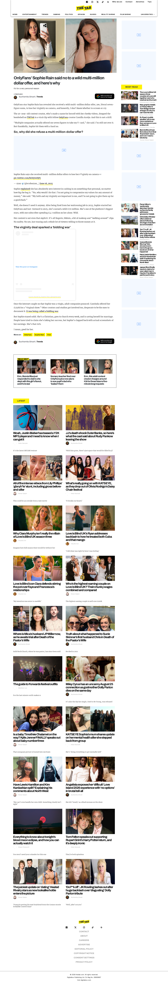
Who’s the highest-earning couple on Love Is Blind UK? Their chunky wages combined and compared (89, 587)
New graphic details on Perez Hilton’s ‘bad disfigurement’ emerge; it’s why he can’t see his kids (147, 108)
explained (25, 189)
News (15, 14)
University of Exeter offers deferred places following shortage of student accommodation (147, 221)
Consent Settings (84, 958)
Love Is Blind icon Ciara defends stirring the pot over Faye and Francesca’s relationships (37, 587)
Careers (84, 940)
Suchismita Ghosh (27, 97)
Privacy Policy (84, 962)
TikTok (30, 117)
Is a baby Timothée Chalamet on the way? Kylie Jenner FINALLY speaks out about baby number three (36, 737)
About (84, 936)
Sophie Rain (39, 335)
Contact (129, 2)
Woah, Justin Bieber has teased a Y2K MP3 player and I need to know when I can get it (36, 436)
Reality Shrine (108, 14)
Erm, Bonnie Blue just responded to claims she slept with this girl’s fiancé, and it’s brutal (29, 380)
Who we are (117, 2)
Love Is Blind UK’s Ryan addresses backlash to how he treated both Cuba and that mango (89, 536)
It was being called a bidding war (42, 311)
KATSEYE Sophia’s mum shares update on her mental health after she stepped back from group (90, 737)
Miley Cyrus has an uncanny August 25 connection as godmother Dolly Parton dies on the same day (89, 687)
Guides (93, 14)
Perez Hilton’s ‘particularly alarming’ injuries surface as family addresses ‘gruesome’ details (147, 209)
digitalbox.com (86, 980)
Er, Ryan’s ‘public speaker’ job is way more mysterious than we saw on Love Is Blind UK (148, 121)
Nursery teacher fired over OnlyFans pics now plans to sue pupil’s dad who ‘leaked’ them (63, 380)
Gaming (56, 14)
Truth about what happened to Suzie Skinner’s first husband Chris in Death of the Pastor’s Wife (90, 637)
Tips (150, 2)
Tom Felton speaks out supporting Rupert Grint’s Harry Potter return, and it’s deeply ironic (89, 840)
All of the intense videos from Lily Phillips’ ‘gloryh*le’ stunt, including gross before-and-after (37, 486)
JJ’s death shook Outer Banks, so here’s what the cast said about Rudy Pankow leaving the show (90, 436)
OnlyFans (63, 117)
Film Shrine (125, 14)
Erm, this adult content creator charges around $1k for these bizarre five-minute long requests (96, 380)
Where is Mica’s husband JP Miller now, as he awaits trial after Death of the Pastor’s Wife (36, 637)
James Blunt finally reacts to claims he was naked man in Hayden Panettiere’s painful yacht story (148, 271)
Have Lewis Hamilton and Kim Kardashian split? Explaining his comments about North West (32, 788)
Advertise (140, 2)
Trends (45, 14)
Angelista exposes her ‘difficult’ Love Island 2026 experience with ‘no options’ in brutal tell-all (90, 788)
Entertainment (30, 14)
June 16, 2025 (46, 183)
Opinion (81, 14)
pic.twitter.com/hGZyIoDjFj (27, 178)
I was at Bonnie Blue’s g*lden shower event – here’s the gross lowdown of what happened (146, 247)
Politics (69, 14)
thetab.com (80, 974)
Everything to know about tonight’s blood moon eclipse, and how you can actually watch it (36, 840)
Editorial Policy (84, 949)
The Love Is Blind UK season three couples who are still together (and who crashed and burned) (148, 96)
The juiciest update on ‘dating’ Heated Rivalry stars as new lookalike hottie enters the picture (36, 890)
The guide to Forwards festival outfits (35, 684)
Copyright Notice (84, 953)
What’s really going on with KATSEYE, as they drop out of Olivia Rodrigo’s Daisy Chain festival (90, 486)
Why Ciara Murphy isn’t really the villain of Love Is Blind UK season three (36, 535)
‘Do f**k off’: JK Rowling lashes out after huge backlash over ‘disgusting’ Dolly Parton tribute (89, 890)
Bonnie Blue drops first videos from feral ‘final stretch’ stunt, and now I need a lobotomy (148, 134)
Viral (49, 335)
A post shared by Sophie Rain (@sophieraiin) (45, 297)
